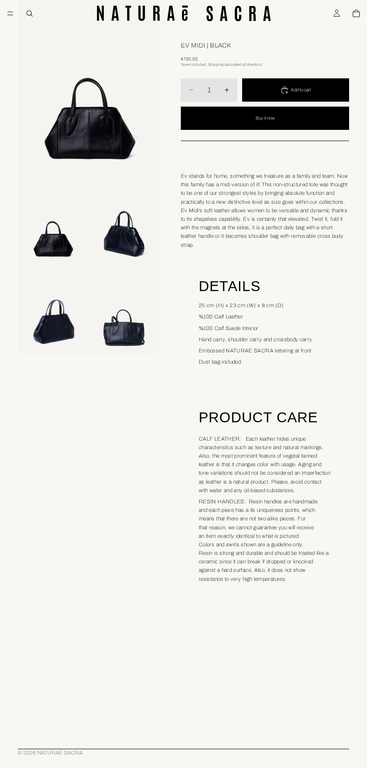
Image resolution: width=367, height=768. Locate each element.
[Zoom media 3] (124, 221)
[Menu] (10, 13)
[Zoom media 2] (53, 221)
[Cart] (356, 13)
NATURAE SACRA (60, 753)
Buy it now (265, 118)
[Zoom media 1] (88, 88)
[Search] (29, 13)
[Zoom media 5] (124, 310)
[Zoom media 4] (53, 310)
